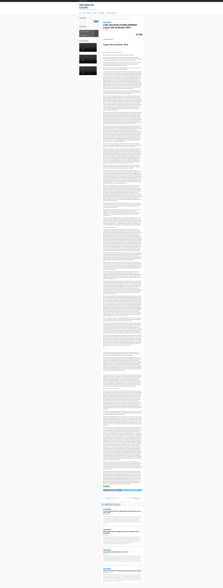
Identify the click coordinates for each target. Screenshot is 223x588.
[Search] (143, 12)
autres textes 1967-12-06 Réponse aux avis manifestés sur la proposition (121, 532)
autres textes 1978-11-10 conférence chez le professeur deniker (122, 571)
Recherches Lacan (107, 22)
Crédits (95, 12)
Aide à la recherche (87, 12)
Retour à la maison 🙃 (111, 12)
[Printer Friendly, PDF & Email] (106, 486)
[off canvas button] (80, 12)
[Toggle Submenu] (96, 31)
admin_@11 (106, 30)
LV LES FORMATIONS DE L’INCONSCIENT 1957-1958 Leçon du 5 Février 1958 (122, 512)
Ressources (101, 12)
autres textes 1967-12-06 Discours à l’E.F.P (115, 552)
